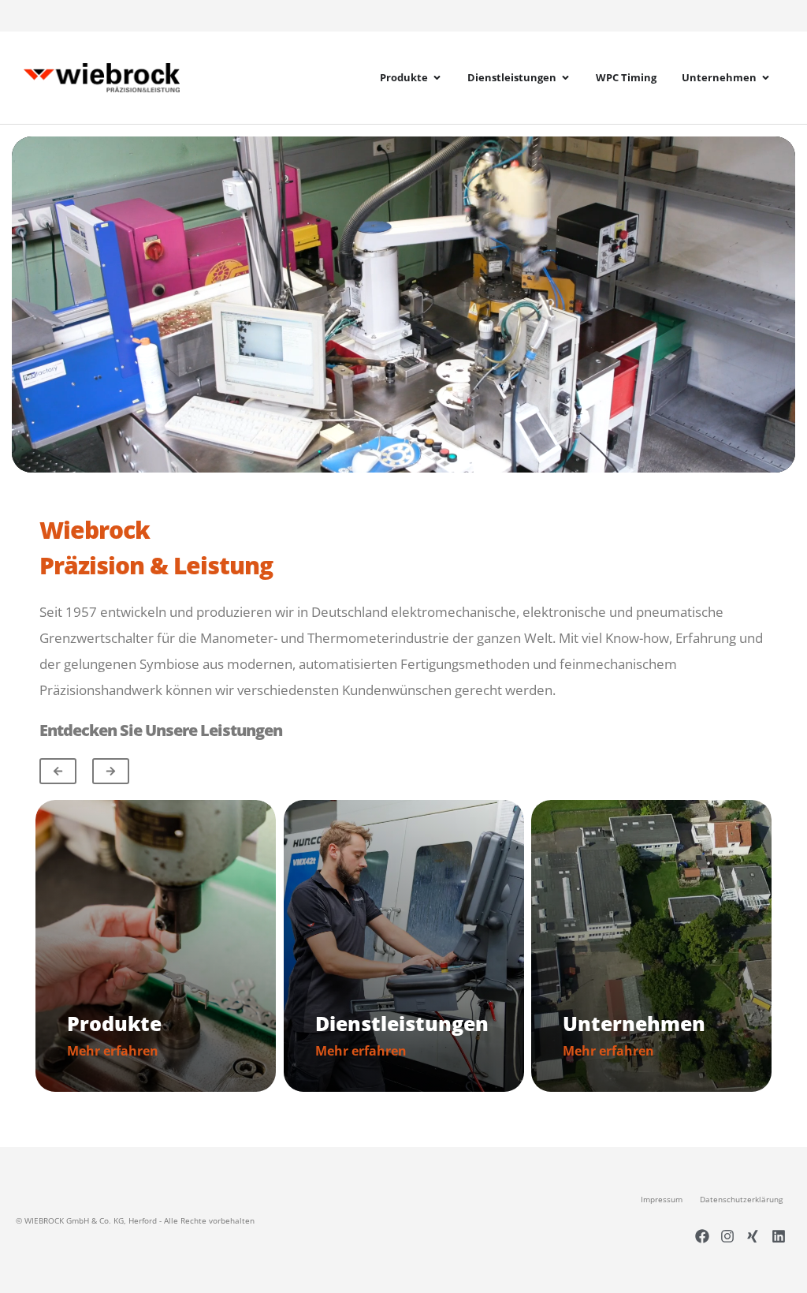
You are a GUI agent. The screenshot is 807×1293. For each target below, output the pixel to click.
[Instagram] (727, 1235)
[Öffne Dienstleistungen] (565, 78)
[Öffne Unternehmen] (766, 78)
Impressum (661, 1199)
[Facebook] (701, 1235)
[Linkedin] (778, 1235)
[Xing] (752, 1235)
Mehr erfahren (112, 1050)
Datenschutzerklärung (741, 1199)
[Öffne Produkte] (437, 78)
